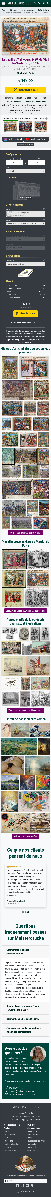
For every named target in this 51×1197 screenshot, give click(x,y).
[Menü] (3, 3)
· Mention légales (10, 1134)
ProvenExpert (20, 901)
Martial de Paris (43, 10)
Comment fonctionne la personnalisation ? (17, 951)
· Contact (7, 1131)
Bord (7, 168)
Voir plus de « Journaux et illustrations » (25, 710)
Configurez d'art (27, 90)
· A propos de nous (10, 1150)
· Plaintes (7, 1147)
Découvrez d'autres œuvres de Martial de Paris (25, 611)
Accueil (4, 10)
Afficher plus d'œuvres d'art (25, 836)
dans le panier (27, 313)
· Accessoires (32, 1144)
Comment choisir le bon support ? (22, 1018)
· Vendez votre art (33, 1134)
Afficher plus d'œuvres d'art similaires (25, 533)
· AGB (6, 1138)
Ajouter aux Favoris (38, 139)
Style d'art (13, 10)
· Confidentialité (9, 1141)
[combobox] (25, 171)
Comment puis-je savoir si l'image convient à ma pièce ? (23, 1008)
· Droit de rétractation (11, 1144)
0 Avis (30, 144)
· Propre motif (32, 1131)
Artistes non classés (27, 10)
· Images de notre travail (36, 1141)
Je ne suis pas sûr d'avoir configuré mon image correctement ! (23, 1029)
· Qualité (30, 1138)
